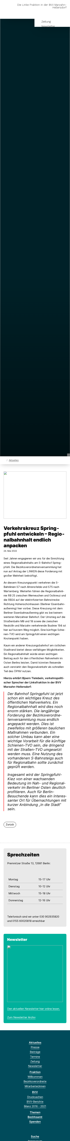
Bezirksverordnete (35, 1081)
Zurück (10, 824)
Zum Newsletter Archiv (21, 1017)
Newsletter (48, 26)
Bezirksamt (35, 1117)
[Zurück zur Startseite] (4, 460)
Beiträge (35, 1052)
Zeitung (46, 21)
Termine (35, 1056)
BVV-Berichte (35, 1101)
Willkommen (35, 1076)
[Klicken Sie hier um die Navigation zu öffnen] (64, 13)
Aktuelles (14, 460)
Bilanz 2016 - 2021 (35, 1106)
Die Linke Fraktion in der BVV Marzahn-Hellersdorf (41, 6)
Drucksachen (35, 1097)
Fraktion (35, 1072)
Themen (35, 1112)
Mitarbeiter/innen (35, 1086)
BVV (35, 1092)
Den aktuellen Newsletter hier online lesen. (33, 1008)
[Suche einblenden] (55, 13)
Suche (35, 1136)
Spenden (35, 1121)
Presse (35, 1047)
